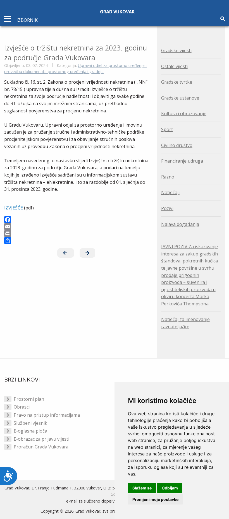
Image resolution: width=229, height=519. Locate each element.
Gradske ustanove (180, 98)
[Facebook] (76, 219)
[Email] (76, 226)
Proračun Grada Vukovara (41, 447)
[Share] (76, 240)
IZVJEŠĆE (13, 208)
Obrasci (22, 407)
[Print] (76, 233)
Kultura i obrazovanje (183, 113)
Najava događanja (180, 224)
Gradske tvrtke (176, 82)
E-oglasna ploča (30, 431)
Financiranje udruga (182, 161)
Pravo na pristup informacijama (47, 415)
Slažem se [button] (142, 488)
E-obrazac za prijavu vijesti (41, 439)
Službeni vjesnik (30, 423)
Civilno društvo (176, 145)
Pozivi (167, 208)
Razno (167, 177)
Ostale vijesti (174, 66)
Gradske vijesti (176, 50)
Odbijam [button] (170, 488)
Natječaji (170, 192)
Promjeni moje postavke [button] (155, 499)
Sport (167, 129)
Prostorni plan (29, 399)
